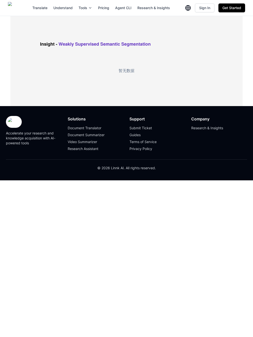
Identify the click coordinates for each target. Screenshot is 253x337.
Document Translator (84, 128)
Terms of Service (143, 142)
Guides (135, 135)
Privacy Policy (140, 149)
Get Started (231, 8)
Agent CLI (123, 8)
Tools (83, 8)
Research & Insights (153, 8)
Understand (63, 8)
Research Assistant (83, 149)
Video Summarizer (82, 142)
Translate (39, 8)
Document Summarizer (86, 135)
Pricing (103, 8)
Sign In (204, 8)
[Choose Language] (188, 8)
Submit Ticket (140, 128)
